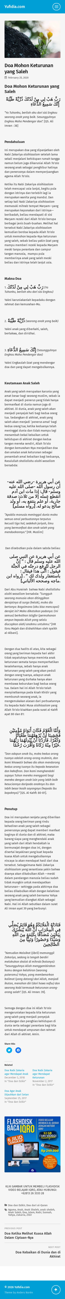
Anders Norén (25, 1292)
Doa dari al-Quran (36, 1205)
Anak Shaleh (31, 1209)
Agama (12, 1209)
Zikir (29, 1214)
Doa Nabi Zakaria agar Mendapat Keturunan (42, 1074)
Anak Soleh (14, 1212)
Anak (20, 1209)
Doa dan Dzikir (16, 1205)
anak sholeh (47, 1209)
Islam (31, 1212)
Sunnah (47, 1212)
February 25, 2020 (18, 77)
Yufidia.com (15, 6)
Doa (24, 1212)
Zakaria (20, 1214)
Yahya (11, 1214)
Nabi (38, 1212)
